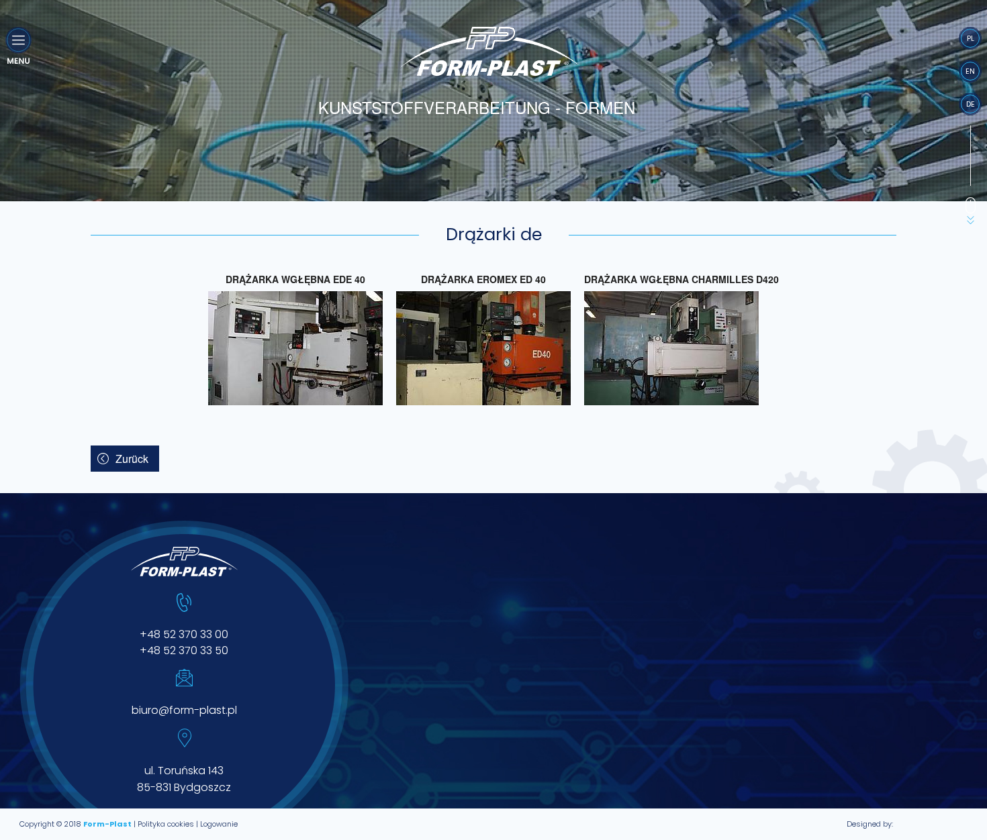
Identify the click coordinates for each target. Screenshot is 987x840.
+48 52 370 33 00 (184, 634)
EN (970, 71)
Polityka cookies (166, 824)
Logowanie (219, 824)
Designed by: (870, 824)
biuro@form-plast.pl (184, 710)
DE (970, 104)
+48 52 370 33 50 (184, 650)
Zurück (131, 458)
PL (970, 38)
